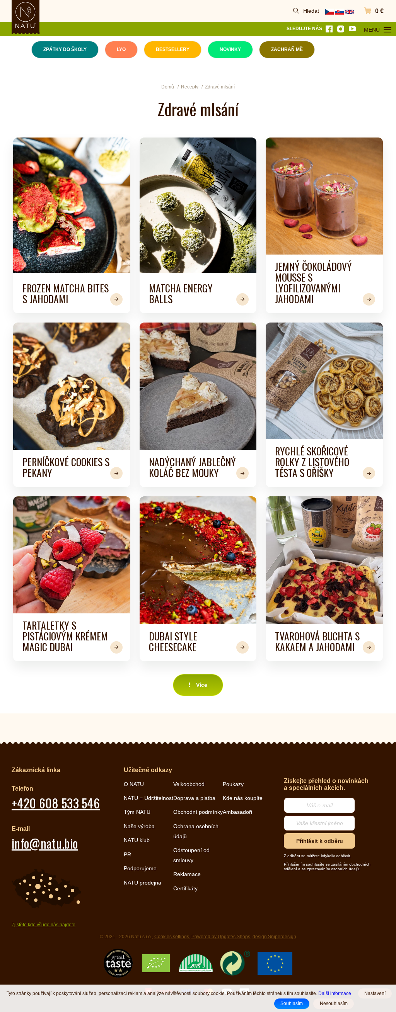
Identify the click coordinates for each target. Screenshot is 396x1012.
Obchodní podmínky (198, 812)
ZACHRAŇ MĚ (287, 49)
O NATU (134, 784)
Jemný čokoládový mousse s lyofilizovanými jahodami (313, 282)
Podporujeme (140, 868)
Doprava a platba (194, 798)
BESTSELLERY (172, 49)
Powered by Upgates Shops (220, 936)
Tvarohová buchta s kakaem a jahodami (317, 641)
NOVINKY (230, 49)
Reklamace (187, 874)
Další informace (334, 993)
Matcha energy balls (181, 293)
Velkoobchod (189, 784)
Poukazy (233, 784)
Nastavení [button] (375, 993)
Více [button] (201, 685)
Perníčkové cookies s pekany (65, 467)
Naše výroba (139, 826)
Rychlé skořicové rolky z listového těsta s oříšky (312, 461)
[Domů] (25, 15)
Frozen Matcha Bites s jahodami (65, 293)
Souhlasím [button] (291, 1003)
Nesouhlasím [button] (334, 1003)
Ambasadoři (237, 812)
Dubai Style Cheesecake (173, 641)
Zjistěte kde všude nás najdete (43, 924)
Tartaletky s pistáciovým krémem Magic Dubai (65, 636)
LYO (121, 49)
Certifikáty (185, 888)
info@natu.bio (45, 843)
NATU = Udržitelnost (148, 798)
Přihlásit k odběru (319, 841)
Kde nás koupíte (243, 798)
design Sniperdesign (274, 936)
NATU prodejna (142, 883)
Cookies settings (171, 936)
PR (127, 854)
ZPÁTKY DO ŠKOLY (65, 49)
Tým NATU (137, 812)
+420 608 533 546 (56, 803)
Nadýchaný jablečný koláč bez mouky (192, 467)
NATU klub (137, 840)
